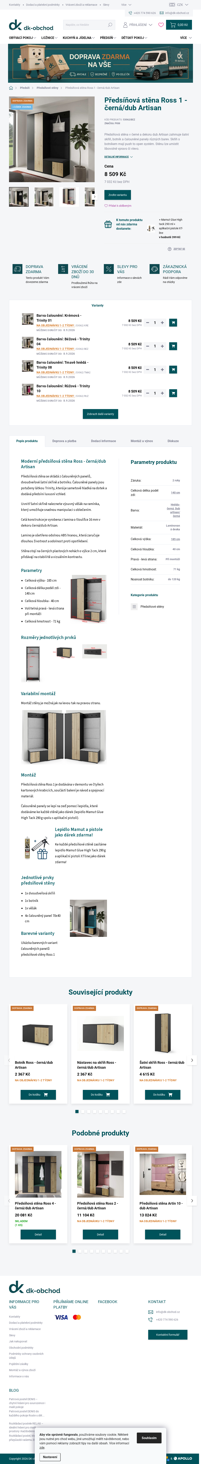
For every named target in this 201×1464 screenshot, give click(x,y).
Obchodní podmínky (21, 1347)
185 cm (175, 539)
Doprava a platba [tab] (64, 441)
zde (41, 1447)
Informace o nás (19, 1376)
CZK (180, 5)
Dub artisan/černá (175, 512)
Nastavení (50, 1457)
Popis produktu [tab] (27, 441)
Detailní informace (116, 156)
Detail (38, 1234)
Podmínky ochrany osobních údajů (26, 1355)
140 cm (175, 492)
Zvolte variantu (118, 194)
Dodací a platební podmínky (43, 4)
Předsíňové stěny (152, 607)
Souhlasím (149, 1438)
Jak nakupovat (18, 1341)
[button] (77, 1111)
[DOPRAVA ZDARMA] (38, 1033)
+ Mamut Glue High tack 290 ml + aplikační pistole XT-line (171, 228)
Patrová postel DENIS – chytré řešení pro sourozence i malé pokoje (27, 1403)
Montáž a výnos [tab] (142, 441)
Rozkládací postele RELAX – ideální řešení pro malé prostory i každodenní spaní (26, 1427)
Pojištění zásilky (18, 1364)
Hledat (110, 24)
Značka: (112, 123)
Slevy (106, 4)
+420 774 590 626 (167, 1319)
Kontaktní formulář (167, 1334)
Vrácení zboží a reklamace (81, 4)
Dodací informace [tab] (103, 441)
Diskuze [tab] (173, 441)
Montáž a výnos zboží (22, 1370)
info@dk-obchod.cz (168, 1311)
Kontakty (14, 4)
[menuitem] (23, 38)
